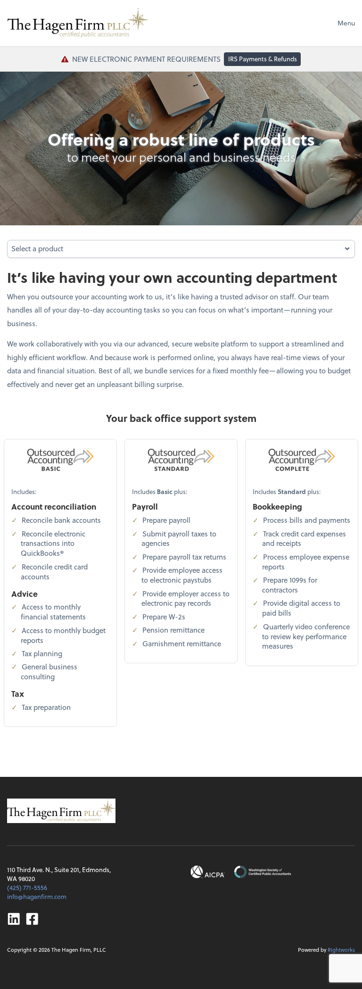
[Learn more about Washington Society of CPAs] (262, 871)
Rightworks (341, 950)
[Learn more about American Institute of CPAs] (207, 871)
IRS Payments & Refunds (262, 58)
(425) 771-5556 (27, 887)
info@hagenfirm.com (36, 896)
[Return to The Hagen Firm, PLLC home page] (77, 23)
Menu (346, 23)
